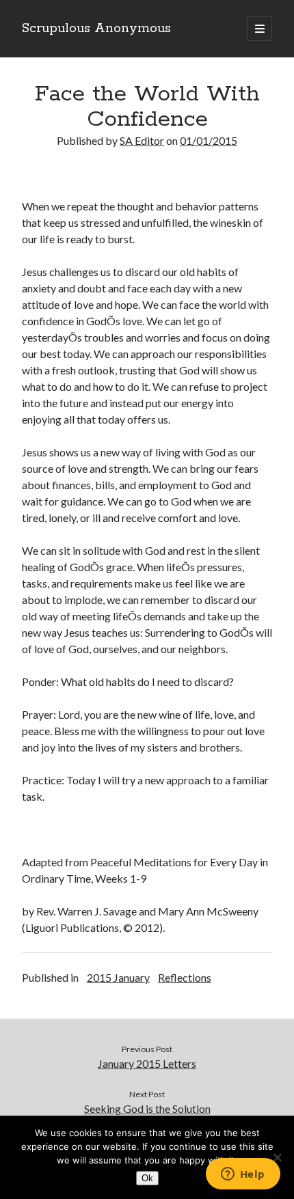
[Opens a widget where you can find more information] (242, 1175)
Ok (147, 1178)
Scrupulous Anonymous (96, 28)
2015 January (118, 977)
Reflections (184, 977)
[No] (277, 1157)
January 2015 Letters (147, 1063)
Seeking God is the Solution (147, 1108)
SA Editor (142, 140)
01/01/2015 (208, 140)
